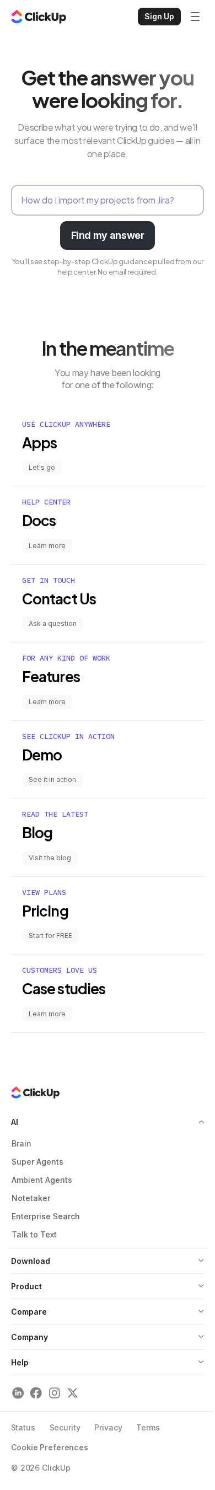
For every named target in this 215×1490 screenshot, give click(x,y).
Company (29, 1337)
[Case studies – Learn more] (107, 993)
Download (30, 1261)
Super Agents (37, 1161)
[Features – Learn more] (107, 681)
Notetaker (31, 1198)
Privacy (108, 1427)
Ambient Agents (42, 1180)
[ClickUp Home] (38, 16)
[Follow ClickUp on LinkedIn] (18, 1393)
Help (20, 1362)
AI (14, 1122)
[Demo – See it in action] (107, 759)
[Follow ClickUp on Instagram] (54, 1393)
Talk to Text (34, 1234)
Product (26, 1286)
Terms (147, 1427)
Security (65, 1427)
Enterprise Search (46, 1216)
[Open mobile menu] (195, 16)
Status (23, 1427)
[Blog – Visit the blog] (107, 837)
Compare (29, 1311)
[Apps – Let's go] (107, 447)
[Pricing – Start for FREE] (107, 916)
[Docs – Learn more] (107, 525)
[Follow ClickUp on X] (72, 1393)
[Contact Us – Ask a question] (107, 603)
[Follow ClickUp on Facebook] (36, 1393)
